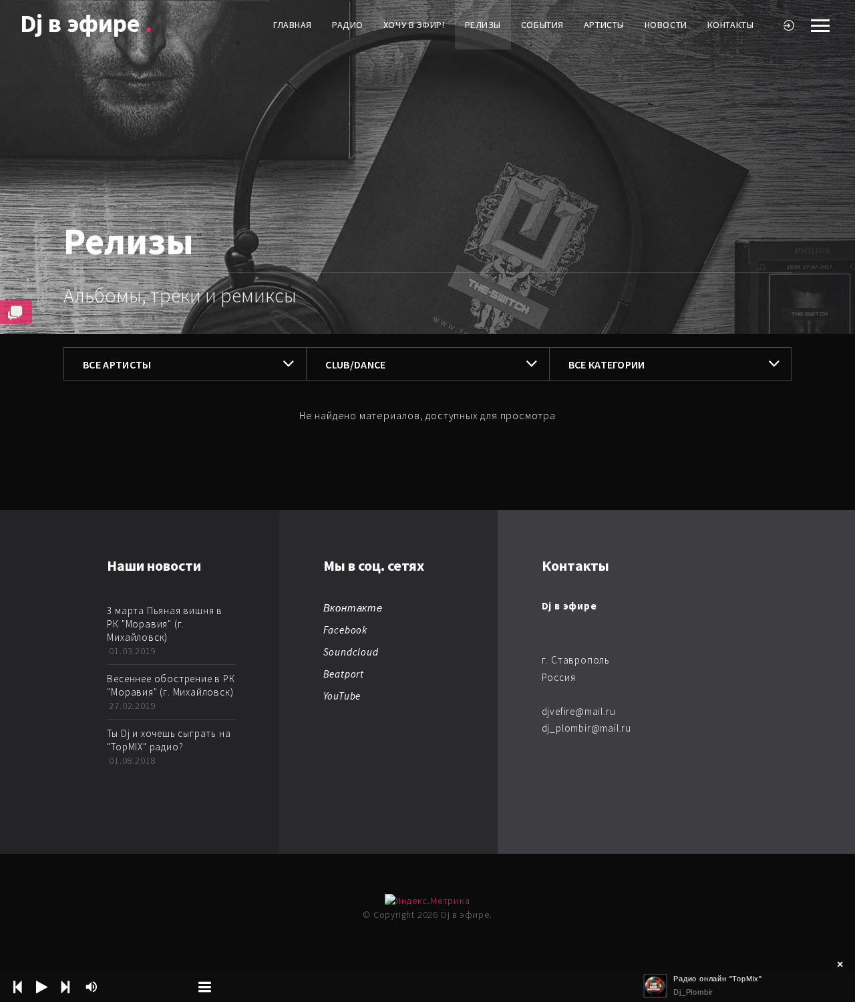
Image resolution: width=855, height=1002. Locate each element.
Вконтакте (353, 607)
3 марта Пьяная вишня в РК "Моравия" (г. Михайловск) (164, 624)
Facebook (345, 629)
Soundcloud (351, 652)
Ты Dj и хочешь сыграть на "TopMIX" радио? (168, 740)
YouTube (342, 696)
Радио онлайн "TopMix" (717, 979)
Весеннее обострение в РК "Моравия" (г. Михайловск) (170, 685)
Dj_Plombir (693, 992)
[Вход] (789, 25)
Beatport (343, 674)
